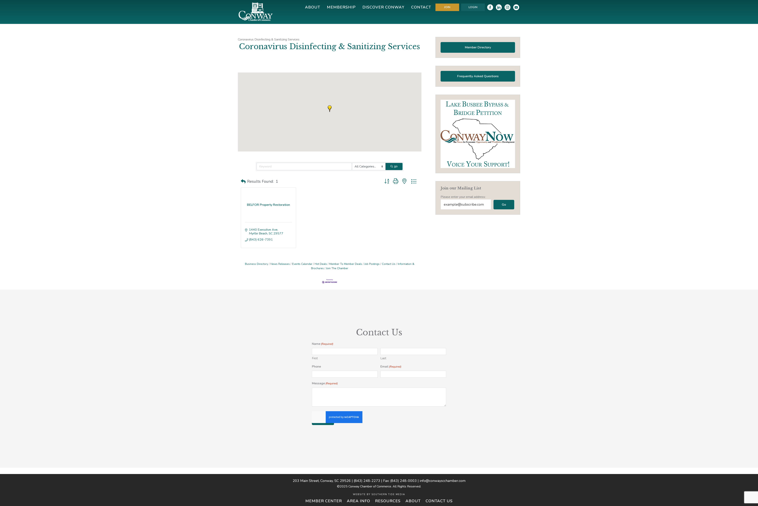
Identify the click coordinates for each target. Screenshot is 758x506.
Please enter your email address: (463, 197)
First (315, 358)
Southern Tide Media (388, 494)
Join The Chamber (337, 268)
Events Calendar (302, 264)
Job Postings (372, 264)
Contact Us (388, 264)
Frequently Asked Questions (478, 76)
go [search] (396, 166)
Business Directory (256, 264)
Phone (316, 366)
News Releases (280, 264)
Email (390, 366)
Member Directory (478, 47)
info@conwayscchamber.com (442, 480)
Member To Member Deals (345, 264)
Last (383, 358)
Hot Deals (321, 264)
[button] (330, 108)
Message (325, 383)
